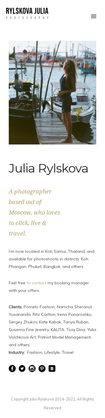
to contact (36, 282)
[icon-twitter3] (24, 369)
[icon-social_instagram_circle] (33, 369)
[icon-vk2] (51, 369)
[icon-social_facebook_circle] (14, 369)
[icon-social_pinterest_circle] (43, 369)
